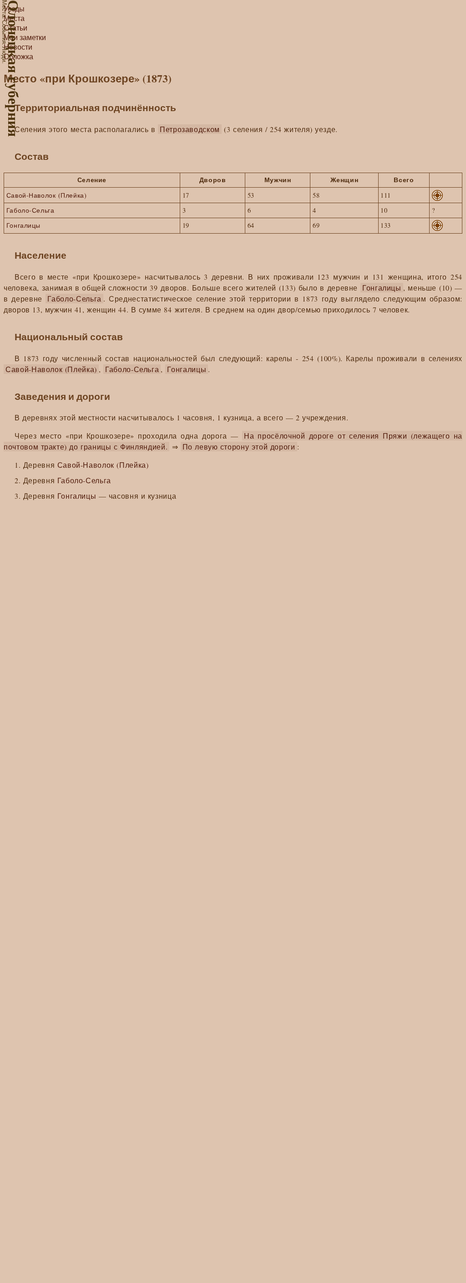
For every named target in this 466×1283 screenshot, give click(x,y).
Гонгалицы (23, 225)
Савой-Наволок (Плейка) (46, 195)
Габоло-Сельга (30, 210)
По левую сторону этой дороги (238, 446)
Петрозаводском (190, 129)
